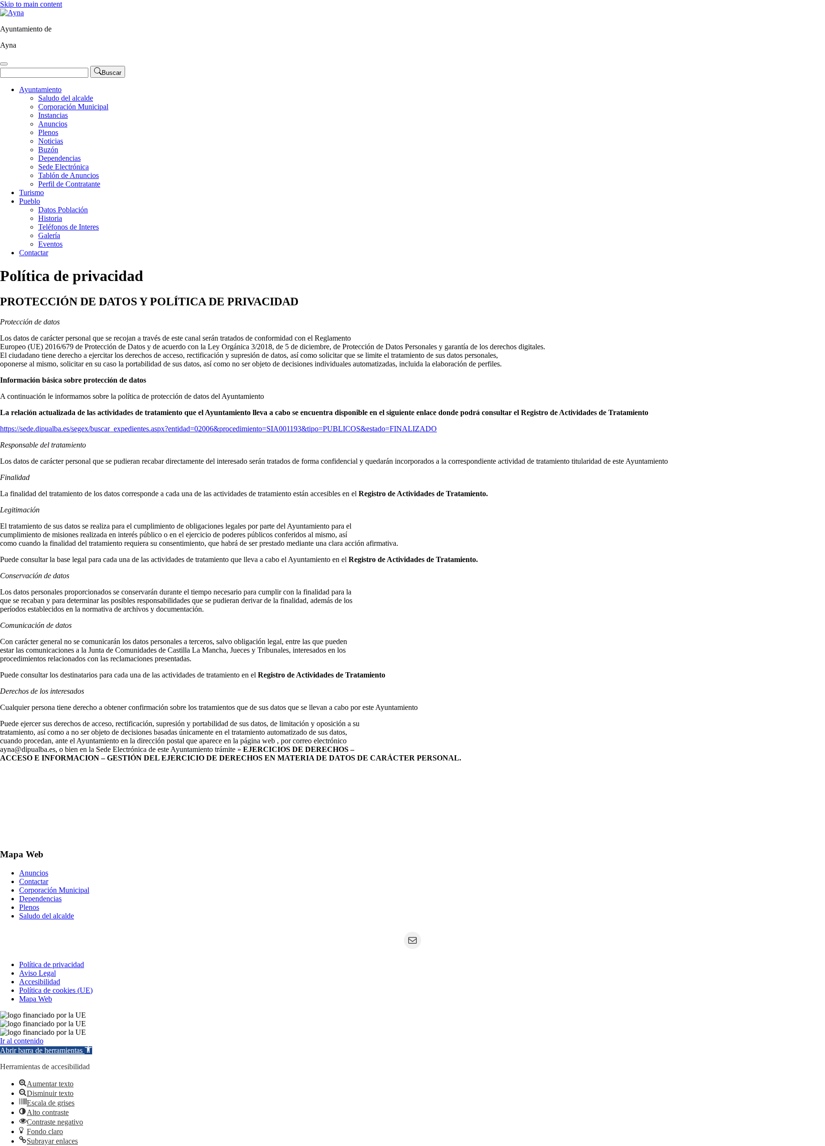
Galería (49, 235)
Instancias (53, 115)
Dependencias (59, 158)
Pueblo (29, 201)
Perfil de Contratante (69, 184)
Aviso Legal (37, 973)
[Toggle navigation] (4, 64)
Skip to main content (31, 4)
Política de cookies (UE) (56, 990)
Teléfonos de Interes (68, 227)
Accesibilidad (39, 982)
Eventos (50, 244)
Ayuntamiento (40, 89)
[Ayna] (12, 13)
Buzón (48, 150)
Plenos (48, 132)
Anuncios (52, 124)
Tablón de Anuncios (68, 175)
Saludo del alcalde (65, 98)
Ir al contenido (21, 1041)
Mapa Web (35, 999)
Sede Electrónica (63, 167)
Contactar (33, 253)
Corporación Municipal (73, 107)
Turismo (31, 192)
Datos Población (63, 210)
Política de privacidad (51, 964)
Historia (50, 218)
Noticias (50, 141)
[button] (46, 1050)
